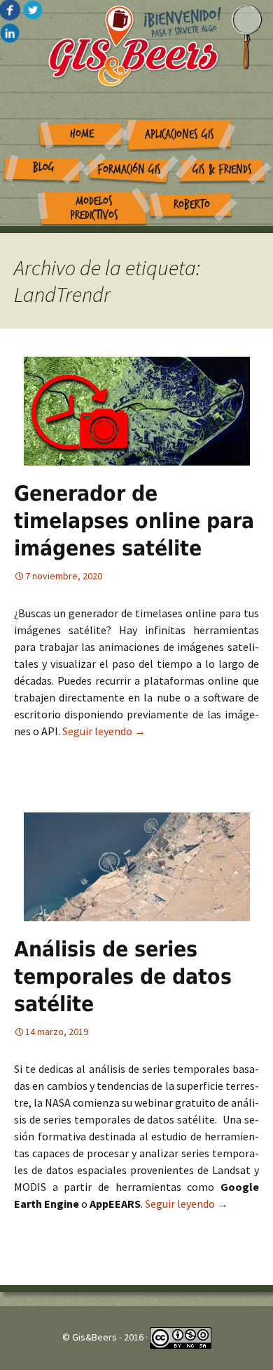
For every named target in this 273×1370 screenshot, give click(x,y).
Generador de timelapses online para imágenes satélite (134, 520)
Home (82, 133)
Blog (44, 167)
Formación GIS (129, 169)
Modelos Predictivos (94, 209)
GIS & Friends (222, 169)
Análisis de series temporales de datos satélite (123, 976)
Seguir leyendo (104, 731)
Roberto (192, 204)
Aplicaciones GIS (179, 134)
